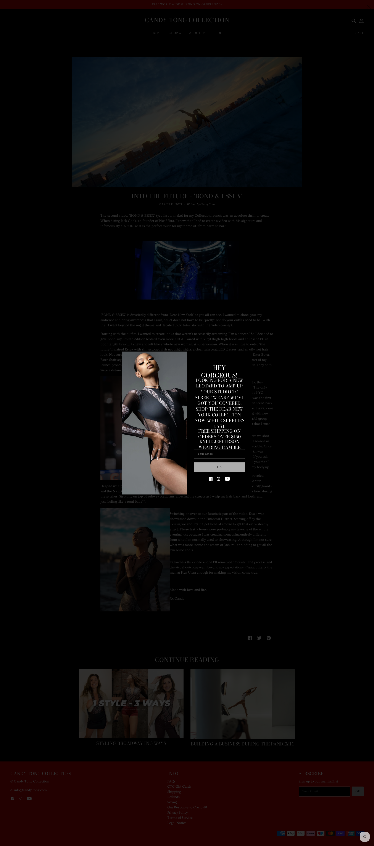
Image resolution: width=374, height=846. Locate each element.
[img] (211, 478)
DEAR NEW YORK (220, 412)
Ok (219, 467)
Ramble (231, 447)
